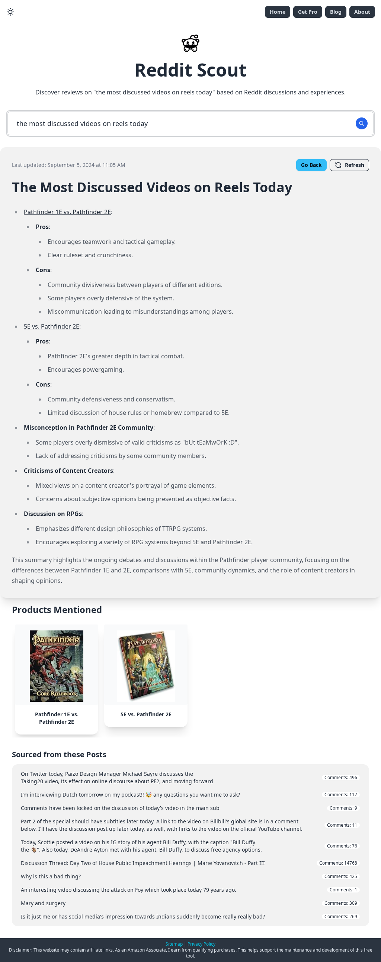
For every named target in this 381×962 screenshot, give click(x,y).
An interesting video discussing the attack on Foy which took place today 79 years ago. (189, 889)
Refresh (354, 164)
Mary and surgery (189, 903)
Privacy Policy (201, 944)
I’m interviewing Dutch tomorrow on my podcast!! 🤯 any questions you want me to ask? (189, 794)
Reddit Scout (190, 70)
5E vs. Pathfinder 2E (51, 326)
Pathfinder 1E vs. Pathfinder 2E (67, 212)
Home (277, 11)
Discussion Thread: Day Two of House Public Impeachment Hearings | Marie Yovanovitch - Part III (189, 862)
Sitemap (174, 944)
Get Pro (307, 11)
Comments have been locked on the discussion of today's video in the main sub (189, 807)
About (362, 11)
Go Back (311, 164)
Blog (336, 11)
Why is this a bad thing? (189, 876)
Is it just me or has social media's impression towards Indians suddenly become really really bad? (189, 916)
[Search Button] (362, 123)
